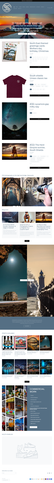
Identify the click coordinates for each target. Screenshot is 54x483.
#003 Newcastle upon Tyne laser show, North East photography (7, 376)
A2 (38, 156)
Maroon (32, 84)
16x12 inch (34, 156)
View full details (46, 98)
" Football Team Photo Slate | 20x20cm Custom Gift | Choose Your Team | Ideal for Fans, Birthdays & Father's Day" (7, 353)
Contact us (23, 280)
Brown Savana (38, 86)
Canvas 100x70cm (43, 156)
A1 (47, 156)
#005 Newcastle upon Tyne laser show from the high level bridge (32, 376)
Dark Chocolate (43, 84)
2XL (40, 89)
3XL (43, 89)
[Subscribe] (15, 473)
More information (33, 427)
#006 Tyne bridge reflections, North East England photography (45, 376)
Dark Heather (32, 86)
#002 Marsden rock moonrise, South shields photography (45, 352)
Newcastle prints (31, 33)
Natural (46, 86)
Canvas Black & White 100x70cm (35, 161)
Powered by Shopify (50, 480)
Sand (42, 86)
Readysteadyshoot (46, 480)
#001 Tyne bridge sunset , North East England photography (32, 352)
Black (35, 84)
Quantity (31, 62)
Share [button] (31, 98)
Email (31, 280)
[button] (17, 7)
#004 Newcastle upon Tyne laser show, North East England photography (20, 376)
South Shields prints (23, 33)
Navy (38, 84)
